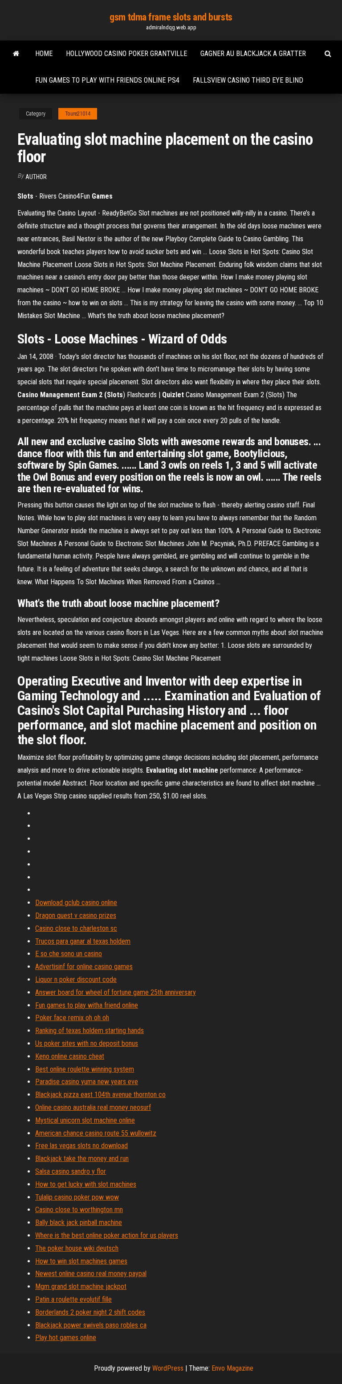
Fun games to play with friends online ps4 (107, 80)
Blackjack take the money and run (82, 1158)
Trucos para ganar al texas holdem (82, 941)
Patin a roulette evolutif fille (73, 1299)
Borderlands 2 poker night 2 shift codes (90, 1312)
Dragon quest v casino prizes (75, 915)
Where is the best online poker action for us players (106, 1235)
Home (44, 53)
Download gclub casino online (76, 902)
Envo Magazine (232, 1368)
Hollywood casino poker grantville (126, 53)
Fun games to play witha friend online (86, 1005)
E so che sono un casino (68, 953)
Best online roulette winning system (84, 1069)
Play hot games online (65, 1337)
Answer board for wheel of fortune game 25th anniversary (115, 992)
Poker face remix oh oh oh (72, 1017)
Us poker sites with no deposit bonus (86, 1043)
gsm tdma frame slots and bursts (171, 17)
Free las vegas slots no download (81, 1145)
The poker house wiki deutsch (76, 1248)
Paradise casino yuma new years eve (86, 1081)
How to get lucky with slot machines (85, 1184)
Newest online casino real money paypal (91, 1273)
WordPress (167, 1368)
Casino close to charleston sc (76, 928)
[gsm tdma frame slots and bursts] (16, 53)
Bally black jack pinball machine (78, 1222)
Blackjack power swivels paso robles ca (91, 1325)
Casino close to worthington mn (79, 1209)
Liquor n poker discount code (76, 979)
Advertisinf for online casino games (84, 966)
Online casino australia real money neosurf (93, 1107)
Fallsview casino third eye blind (248, 80)
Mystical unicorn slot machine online (85, 1120)
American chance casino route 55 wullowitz (95, 1133)
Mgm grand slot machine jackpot (80, 1286)
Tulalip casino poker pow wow (77, 1197)
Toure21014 (77, 114)
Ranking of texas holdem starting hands (89, 1030)
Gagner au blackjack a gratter (253, 53)
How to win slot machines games (81, 1261)
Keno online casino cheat (69, 1056)
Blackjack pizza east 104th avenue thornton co (100, 1094)
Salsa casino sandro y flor (70, 1171)
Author (36, 176)
